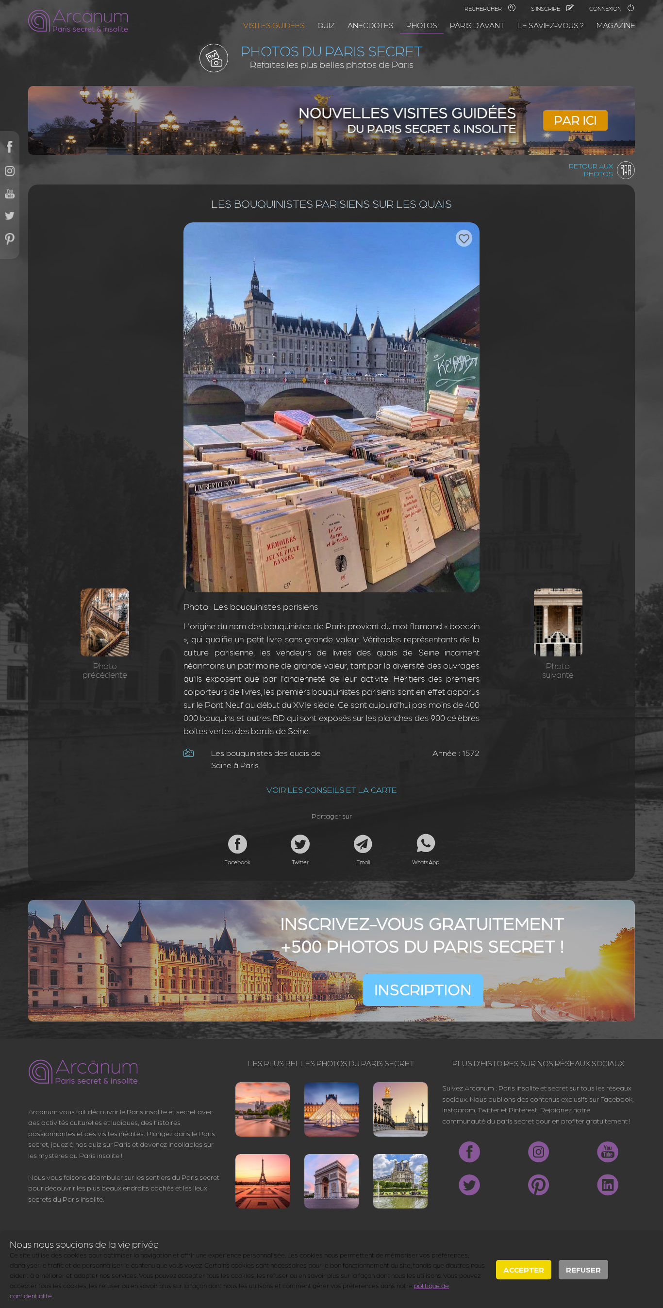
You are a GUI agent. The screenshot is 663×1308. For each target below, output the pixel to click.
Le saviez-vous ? (550, 25)
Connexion (606, 8)
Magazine (616, 25)
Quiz (326, 25)
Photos (421, 25)
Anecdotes (371, 25)
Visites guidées (274, 25)
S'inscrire (546, 8)
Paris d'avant (477, 25)
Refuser (583, 1269)
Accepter (523, 1269)
